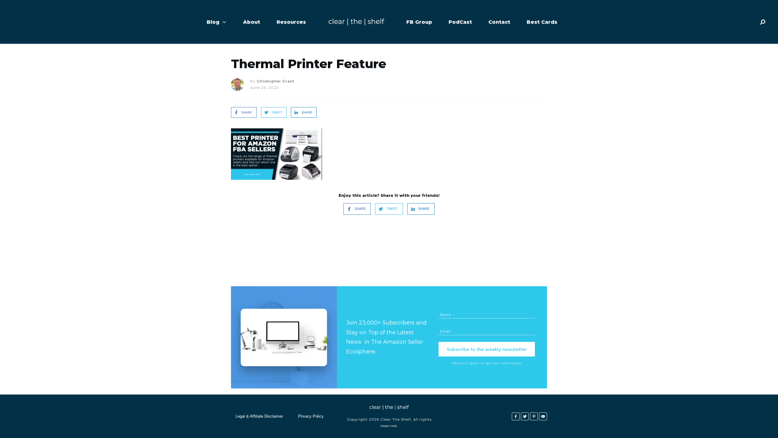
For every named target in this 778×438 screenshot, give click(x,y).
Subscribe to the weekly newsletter (487, 349)
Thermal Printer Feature (308, 63)
